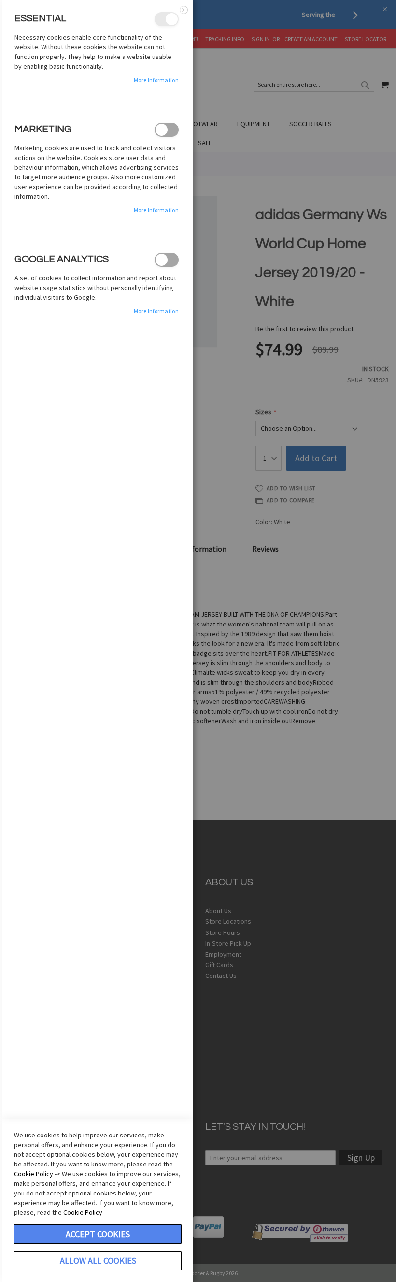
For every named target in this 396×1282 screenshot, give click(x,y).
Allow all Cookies (98, 1260)
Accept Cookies (98, 1233)
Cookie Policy (33, 1173)
